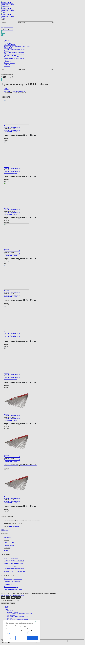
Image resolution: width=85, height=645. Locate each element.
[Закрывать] (37, 621)
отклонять (21, 638)
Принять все (32, 638)
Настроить (10, 638)
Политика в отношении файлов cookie (19, 634)
